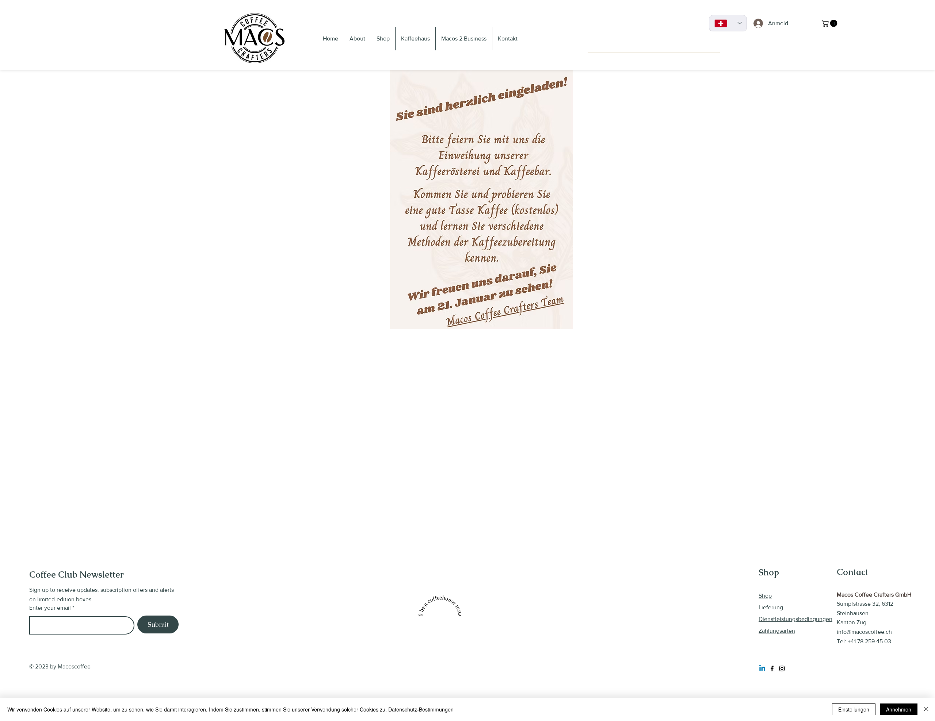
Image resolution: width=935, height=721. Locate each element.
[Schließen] (926, 709)
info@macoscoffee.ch (864, 632)
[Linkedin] (762, 668)
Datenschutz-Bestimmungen (421, 709)
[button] (830, 23)
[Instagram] (782, 668)
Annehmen (898, 709)
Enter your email (50, 608)
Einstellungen (853, 709)
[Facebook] (772, 668)
